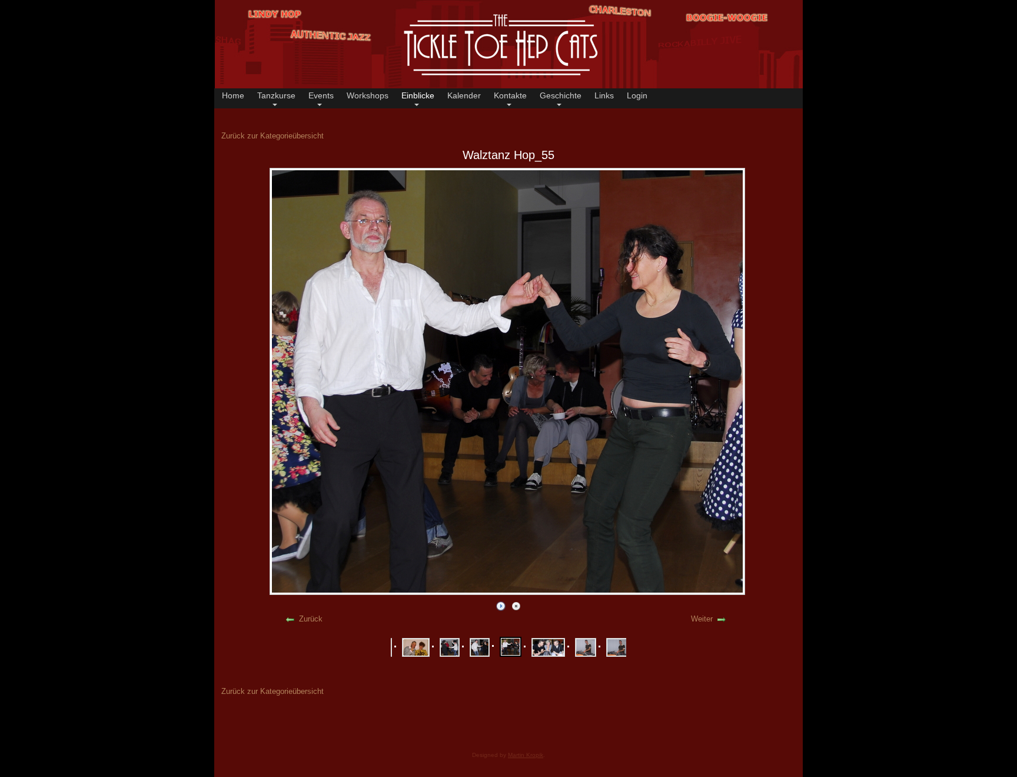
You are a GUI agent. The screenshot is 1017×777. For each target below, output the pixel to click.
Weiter (702, 618)
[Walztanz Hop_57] (586, 647)
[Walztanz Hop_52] (416, 647)
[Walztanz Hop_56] (547, 647)
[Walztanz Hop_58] (617, 647)
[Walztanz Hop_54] (480, 647)
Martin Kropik (525, 755)
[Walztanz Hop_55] (510, 646)
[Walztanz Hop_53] (450, 647)
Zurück (311, 618)
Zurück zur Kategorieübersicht (272, 135)
